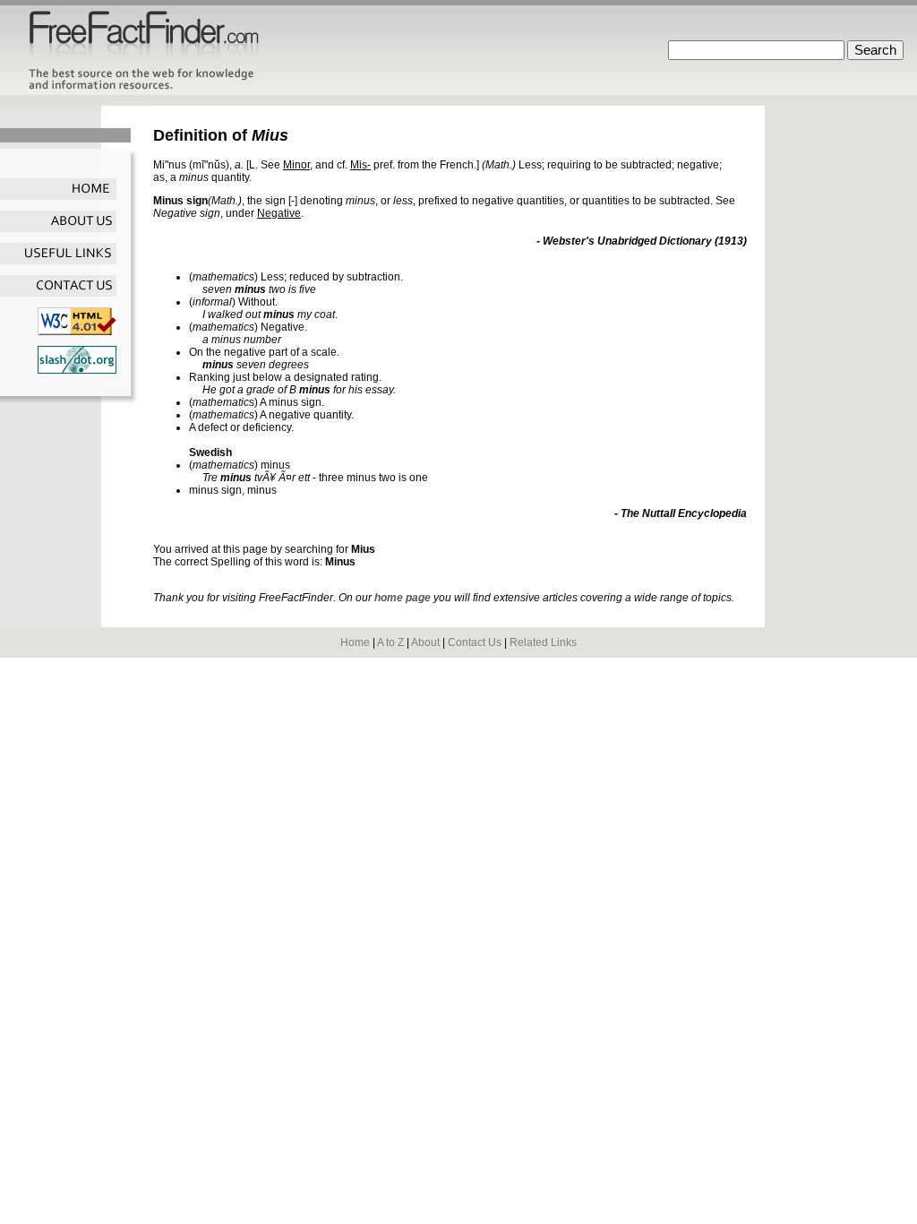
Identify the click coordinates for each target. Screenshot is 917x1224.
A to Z (390, 642)
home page (402, 597)
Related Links (543, 642)
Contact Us (474, 642)
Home (355, 642)
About (425, 642)
